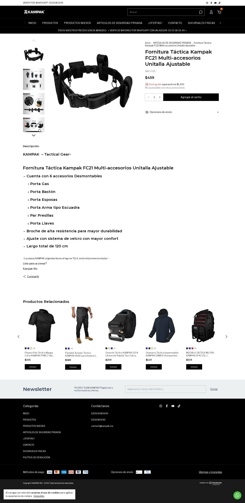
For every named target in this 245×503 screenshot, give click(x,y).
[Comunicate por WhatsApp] (237, 495)
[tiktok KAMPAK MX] (219, 2)
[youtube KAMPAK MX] (215, 2)
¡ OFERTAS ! (155, 22)
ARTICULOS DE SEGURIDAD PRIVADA (119, 22)
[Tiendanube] (211, 484)
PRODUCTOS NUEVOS (77, 22)
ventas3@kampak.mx (102, 426)
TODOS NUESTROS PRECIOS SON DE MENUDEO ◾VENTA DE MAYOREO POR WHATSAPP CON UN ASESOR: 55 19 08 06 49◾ (122, 30)
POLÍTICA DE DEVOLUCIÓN (36, 457)
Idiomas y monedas (210, 472)
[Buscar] (200, 12)
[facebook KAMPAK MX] (211, 2)
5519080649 (98, 419)
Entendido (39, 496)
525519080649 (99, 413)
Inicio (147, 42)
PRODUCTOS (50, 22)
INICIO (32, 22)
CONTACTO (175, 22)
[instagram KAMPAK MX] (207, 2)
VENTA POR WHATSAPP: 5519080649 (43, 2)
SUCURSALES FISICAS (201, 22)
